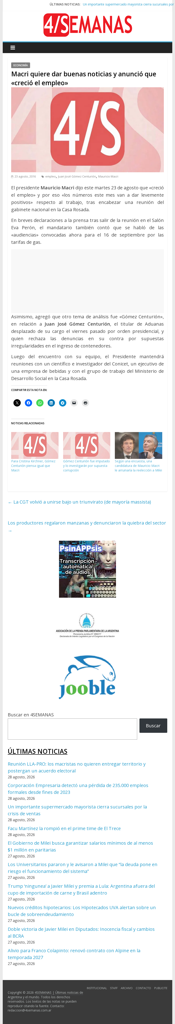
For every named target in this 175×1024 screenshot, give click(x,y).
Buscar (153, 726)
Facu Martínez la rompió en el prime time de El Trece (64, 828)
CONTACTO (143, 988)
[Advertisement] (87, 281)
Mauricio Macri (108, 176)
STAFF (114, 988)
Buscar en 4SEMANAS (31, 715)
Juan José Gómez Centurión (77, 176)
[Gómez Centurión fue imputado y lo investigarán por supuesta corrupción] (87, 445)
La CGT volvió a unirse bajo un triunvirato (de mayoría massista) (79, 502)
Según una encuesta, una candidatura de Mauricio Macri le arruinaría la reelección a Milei (138, 465)
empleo (50, 176)
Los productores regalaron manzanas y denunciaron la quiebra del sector (87, 526)
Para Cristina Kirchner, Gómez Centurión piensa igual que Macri (33, 465)
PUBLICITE (160, 988)
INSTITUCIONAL (97, 988)
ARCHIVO (127, 988)
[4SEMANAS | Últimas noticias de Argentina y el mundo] (87, 17)
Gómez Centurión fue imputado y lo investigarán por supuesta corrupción (86, 465)
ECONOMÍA (20, 65)
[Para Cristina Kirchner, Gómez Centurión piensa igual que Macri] (35, 445)
